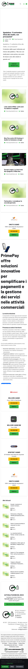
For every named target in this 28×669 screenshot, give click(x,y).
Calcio (6, 41)
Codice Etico (21, 643)
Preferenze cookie (14, 646)
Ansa (13, 508)
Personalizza (19, 666)
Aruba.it (25, 627)
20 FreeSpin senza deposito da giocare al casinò (14, 455)
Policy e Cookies (13, 643)
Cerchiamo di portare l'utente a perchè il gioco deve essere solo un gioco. (14, 599)
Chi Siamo (4, 643)
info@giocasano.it (22, 629)
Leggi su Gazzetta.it (14, 64)
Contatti (21, 645)
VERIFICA (14, 234)
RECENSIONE (14, 231)
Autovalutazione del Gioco (10, 645)
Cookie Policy (10, 663)
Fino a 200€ (14, 427)
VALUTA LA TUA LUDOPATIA (14, 604)
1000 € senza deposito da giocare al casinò (14, 227)
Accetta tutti (5, 666)
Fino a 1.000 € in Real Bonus (14, 400)
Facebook (19, 617)
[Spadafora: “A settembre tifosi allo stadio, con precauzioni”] (14, 14)
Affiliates (19, 615)
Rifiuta (12, 666)
